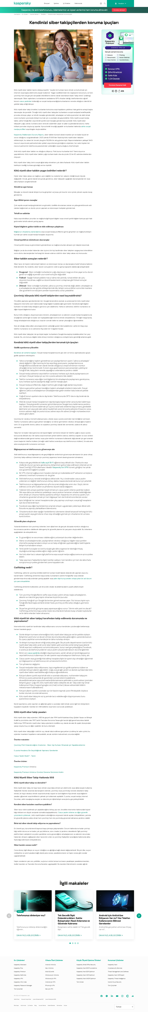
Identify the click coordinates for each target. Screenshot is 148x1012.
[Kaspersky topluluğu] (127, 996)
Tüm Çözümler (18, 989)
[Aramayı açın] (104, 3)
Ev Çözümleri (19, 960)
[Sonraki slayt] (139, 916)
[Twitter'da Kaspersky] (106, 996)
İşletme (56, 3)
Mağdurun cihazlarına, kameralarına (27, 232)
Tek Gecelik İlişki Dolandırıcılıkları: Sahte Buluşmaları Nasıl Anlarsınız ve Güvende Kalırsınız (74, 919)
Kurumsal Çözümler (116, 960)
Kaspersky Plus (18, 968)
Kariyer (65, 1005)
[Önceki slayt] (9, 916)
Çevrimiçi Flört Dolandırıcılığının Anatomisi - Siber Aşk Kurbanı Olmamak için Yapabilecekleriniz (49, 745)
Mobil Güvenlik (49, 971)
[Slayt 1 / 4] (70, 943)
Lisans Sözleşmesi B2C (38, 999)
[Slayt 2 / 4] (72, 943)
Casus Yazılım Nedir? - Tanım (25, 756)
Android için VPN (50, 982)
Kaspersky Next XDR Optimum (86, 975)
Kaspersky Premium (21, 767)
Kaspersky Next (112, 964)
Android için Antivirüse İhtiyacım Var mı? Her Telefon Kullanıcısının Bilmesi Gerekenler (114, 919)
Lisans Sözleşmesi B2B (50, 999)
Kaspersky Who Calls (20, 982)
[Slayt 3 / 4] (75, 943)
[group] (32, 914)
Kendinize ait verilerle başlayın (25, 353)
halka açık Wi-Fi (47, 462)
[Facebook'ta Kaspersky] (101, 996)
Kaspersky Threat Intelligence (116, 978)
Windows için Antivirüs (52, 975)
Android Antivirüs (50, 964)
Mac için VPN (49, 989)
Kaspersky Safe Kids (20, 975)
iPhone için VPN (50, 985)
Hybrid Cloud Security (114, 982)
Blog (35, 1005)
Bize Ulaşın (16, 1005)
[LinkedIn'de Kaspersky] (112, 996)
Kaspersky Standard (20, 964)
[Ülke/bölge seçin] (101, 3)
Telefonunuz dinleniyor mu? (31, 915)
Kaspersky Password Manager (23, 985)
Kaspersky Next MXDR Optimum (86, 978)
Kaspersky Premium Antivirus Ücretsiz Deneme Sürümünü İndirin (38, 772)
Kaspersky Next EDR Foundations (87, 968)
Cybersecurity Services (115, 968)
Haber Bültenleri (51, 1005)
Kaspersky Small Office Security (86, 964)
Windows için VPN (50, 978)
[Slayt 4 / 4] (78, 943)
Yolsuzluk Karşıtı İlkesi (26, 999)
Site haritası (59, 1005)
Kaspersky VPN (18, 978)
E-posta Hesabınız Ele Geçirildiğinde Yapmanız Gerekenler (36, 750)
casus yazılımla (33, 653)
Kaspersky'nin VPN (60, 467)
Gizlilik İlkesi (16, 999)
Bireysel (47, 3)
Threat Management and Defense (118, 971)
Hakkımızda (78, 3)
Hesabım (121, 3)
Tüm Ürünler (80, 982)
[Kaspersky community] (132, 996)
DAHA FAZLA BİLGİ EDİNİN (28, 935)
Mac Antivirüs (49, 968)
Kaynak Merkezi (42, 1005)
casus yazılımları (26, 101)
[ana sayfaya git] (22, 3)
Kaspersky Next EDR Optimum (86, 971)
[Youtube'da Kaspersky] (117, 996)
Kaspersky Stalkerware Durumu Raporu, (29, 135)
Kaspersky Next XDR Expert (116, 975)
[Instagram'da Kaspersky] (122, 996)
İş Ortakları (66, 3)
